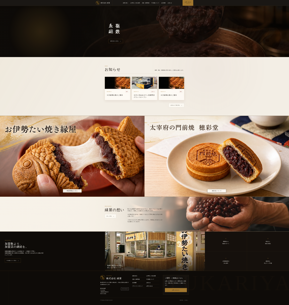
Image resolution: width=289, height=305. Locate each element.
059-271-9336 (103, 293)
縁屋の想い (125, 2)
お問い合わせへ (176, 290)
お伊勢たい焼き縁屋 (135, 2)
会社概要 (163, 2)
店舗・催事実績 (145, 2)
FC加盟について (155, 2)
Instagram (125, 288)
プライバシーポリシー (137, 286)
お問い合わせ (149, 286)
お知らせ (170, 2)
